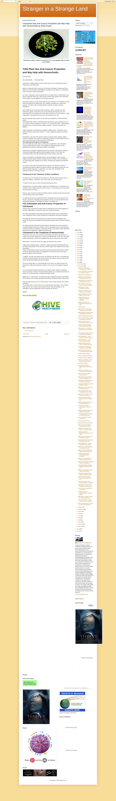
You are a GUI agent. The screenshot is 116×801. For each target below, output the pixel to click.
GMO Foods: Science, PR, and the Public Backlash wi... (85, 497)
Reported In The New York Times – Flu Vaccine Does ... (85, 429)
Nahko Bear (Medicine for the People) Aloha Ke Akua (85, 360)
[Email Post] (50, 322)
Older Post (66, 334)
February (80, 524)
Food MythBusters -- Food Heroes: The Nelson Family (85, 337)
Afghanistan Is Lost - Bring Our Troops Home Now (85, 388)
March (79, 522)
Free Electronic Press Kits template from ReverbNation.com (76, 688)
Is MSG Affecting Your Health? (85, 422)
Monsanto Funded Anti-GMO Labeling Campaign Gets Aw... (85, 466)
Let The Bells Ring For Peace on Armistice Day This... (85, 414)
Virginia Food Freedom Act (84, 274)
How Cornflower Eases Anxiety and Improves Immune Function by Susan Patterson (88, 124)
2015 (78, 255)
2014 (78, 258)
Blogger (64, 780)
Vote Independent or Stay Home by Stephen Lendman (85, 482)
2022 (78, 241)
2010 (78, 531)
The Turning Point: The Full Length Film (84, 418)
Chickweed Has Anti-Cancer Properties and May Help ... (85, 485)
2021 (78, 243)
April (79, 520)
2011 (78, 529)
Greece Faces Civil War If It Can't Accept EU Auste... (84, 425)
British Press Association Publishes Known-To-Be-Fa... (85, 478)
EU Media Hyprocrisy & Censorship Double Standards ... (83, 455)
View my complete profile (81, 594)
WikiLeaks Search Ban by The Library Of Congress (85, 470)
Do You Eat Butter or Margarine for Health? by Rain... (85, 272)
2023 (78, 238)
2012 (78, 262)
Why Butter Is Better (83, 363)
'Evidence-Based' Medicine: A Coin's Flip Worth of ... (85, 403)
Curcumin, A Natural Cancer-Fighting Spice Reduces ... (85, 291)
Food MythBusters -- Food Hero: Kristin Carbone (84, 340)
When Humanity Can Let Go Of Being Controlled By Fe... (85, 504)
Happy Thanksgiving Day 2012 (85, 316)
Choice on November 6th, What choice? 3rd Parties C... (85, 462)
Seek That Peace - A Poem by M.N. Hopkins (88, 169)
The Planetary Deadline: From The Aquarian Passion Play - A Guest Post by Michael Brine (88, 110)
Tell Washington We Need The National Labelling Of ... (85, 411)
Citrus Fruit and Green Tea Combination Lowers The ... (85, 391)
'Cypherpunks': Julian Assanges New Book (84, 288)
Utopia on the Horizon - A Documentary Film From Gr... (85, 322)
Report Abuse (79, 598)
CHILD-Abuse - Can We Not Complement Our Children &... (85, 330)
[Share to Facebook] (58, 322)
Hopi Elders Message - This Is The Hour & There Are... (85, 394)
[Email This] (53, 322)
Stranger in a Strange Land (55, 9)
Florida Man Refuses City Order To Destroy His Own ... (85, 344)
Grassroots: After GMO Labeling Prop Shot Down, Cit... (85, 367)
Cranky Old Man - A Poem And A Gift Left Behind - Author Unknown (88, 94)
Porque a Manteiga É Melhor (85, 355)
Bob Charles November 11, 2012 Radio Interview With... (85, 351)
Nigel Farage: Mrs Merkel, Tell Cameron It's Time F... (85, 437)
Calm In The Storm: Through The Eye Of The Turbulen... (85, 500)
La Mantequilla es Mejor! (84, 353)
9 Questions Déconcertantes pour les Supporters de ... (85, 377)
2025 (78, 234)
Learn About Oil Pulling (83, 420)
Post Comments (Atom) (35, 336)
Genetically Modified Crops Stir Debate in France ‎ (85, 384)
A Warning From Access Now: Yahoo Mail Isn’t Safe (85, 281)
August (80, 511)
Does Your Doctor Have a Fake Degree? (88, 182)
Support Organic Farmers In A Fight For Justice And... (85, 294)
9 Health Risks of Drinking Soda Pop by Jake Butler (84, 347)
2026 (78, 232)
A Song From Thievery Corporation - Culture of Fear (84, 407)
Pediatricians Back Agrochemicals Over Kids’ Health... (85, 493)
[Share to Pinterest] (60, 322)
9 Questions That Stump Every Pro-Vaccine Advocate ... (85, 381)
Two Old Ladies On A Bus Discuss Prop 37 (84, 374)
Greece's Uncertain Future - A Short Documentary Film (85, 459)
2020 (78, 245)
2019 (78, 247)
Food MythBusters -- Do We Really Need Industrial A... (85, 444)
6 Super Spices (81, 307)
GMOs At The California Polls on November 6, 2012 (85, 447)
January (80, 526)
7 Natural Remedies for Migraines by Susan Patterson (83, 299)
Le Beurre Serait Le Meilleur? (85, 357)
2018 (78, 249)
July (79, 513)
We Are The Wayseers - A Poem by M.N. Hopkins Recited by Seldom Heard (88, 155)
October (80, 507)
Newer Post (26, 334)
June (79, 515)
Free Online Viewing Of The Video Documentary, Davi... (85, 474)
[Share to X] (56, 322)
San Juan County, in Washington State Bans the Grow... (85, 433)
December (81, 264)
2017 (78, 251)
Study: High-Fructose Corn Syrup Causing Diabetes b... (85, 284)
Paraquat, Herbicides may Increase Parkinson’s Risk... (85, 371)
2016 (78, 253)
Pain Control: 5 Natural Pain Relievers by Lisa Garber (85, 309)
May (79, 518)
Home (46, 334)
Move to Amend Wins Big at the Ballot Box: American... (85, 440)
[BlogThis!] (55, 322)
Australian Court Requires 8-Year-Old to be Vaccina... (85, 277)
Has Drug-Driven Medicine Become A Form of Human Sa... (85, 399)
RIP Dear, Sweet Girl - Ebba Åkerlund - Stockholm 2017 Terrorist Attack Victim (88, 140)
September (81, 509)
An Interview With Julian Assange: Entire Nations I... (85, 268)
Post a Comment (29, 330)
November (81, 266)
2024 (78, 236)
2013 (78, 260)
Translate (87, 25)
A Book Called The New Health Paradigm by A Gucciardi (85, 313)
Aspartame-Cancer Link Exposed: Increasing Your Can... (85, 304)
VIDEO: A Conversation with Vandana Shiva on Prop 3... (85, 451)
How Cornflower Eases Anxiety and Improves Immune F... (85, 318)
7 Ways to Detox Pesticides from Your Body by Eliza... (85, 325)
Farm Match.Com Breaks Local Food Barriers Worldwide (85, 333)
